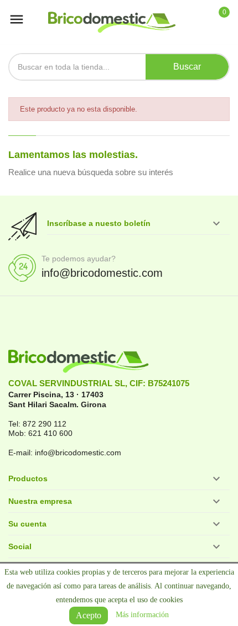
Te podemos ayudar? (79, 258)
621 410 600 (50, 433)
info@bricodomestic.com (102, 273)
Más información (142, 615)
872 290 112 (44, 423)
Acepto (88, 615)
